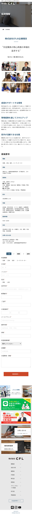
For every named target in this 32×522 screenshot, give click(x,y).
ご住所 (3, 301)
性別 (3, 279)
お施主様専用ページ (16, 500)
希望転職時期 (5, 340)
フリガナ (4, 272)
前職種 (3, 348)
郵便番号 (4, 293)
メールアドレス (6, 317)
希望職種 (4, 258)
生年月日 (4, 286)
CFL (17, 511)
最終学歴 (4, 325)
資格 (3, 332)
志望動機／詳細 (6, 356)
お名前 (3, 264)
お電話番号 (5, 309)
